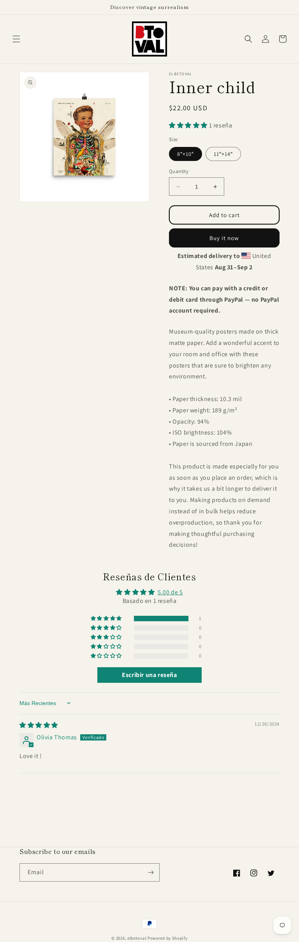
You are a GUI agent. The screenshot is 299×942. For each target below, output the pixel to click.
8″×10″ (185, 153)
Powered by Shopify (168, 938)
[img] (38, 725)
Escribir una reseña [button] (149, 675)
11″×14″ (223, 153)
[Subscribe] (150, 872)
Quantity (178, 171)
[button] (16, 39)
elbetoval (136, 938)
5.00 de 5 (170, 592)
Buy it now (224, 238)
